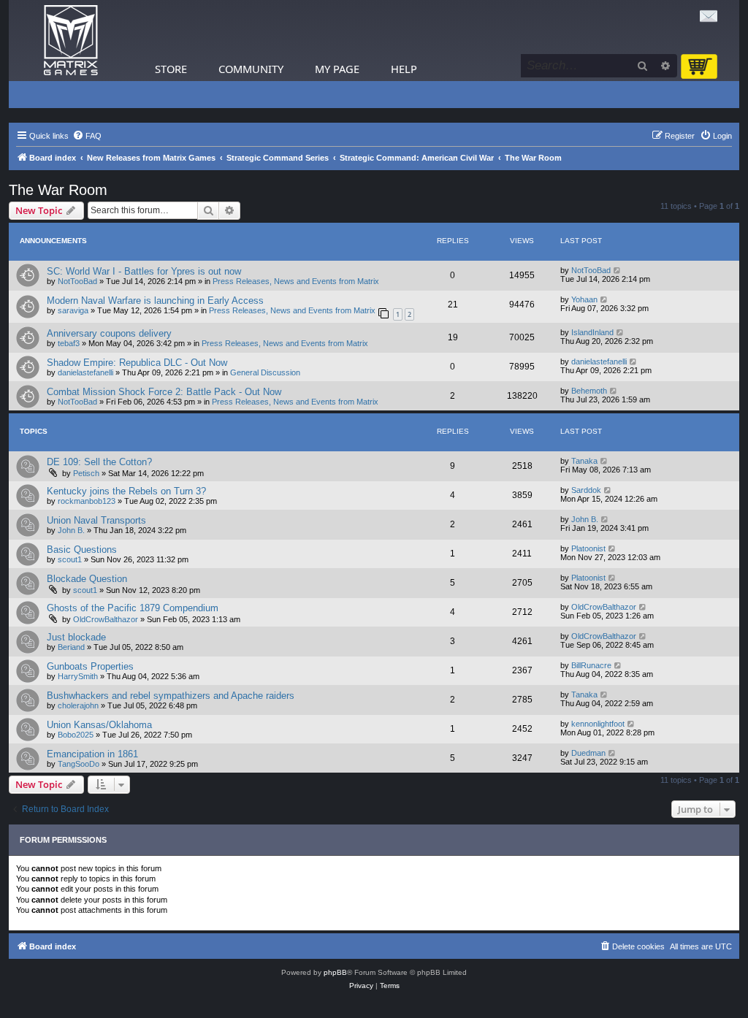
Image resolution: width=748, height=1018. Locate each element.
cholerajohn (78, 705)
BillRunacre (591, 665)
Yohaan (584, 299)
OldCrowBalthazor (105, 619)
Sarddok (586, 490)
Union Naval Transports (96, 520)
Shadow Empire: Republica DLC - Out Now (137, 362)
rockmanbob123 (86, 501)
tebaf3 (69, 343)
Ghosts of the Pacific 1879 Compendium (132, 607)
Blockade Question (87, 578)
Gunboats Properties (90, 666)
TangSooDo (78, 763)
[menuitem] (87, 136)
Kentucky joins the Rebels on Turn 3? (126, 491)
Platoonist (588, 548)
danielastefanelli (85, 372)
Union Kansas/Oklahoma (99, 724)
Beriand (71, 647)
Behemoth (589, 390)
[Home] (71, 40)
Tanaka (584, 460)
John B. (71, 530)
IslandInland (592, 332)
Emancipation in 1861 (92, 754)
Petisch (86, 473)
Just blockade (76, 637)
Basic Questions (82, 549)
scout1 (70, 559)
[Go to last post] (617, 270)
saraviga (73, 310)
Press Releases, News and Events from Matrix (296, 281)
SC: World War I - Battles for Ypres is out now (144, 271)
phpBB (335, 972)
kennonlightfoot (598, 723)
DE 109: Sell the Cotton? (99, 461)
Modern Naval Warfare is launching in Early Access (155, 300)
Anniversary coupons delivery (109, 333)
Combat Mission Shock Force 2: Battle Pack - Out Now (164, 391)
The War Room (58, 190)
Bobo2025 (76, 734)
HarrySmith (78, 676)
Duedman (588, 753)
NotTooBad (77, 281)
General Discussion (265, 372)
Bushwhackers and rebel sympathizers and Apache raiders (170, 695)
